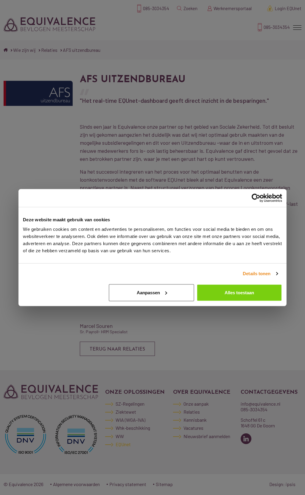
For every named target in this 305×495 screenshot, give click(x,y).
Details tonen (256, 273)
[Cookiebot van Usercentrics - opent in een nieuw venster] (256, 198)
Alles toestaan (239, 292)
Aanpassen (148, 292)
